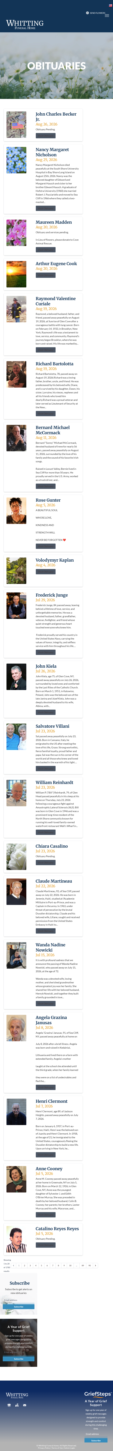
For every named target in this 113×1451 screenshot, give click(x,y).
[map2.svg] (17, 1405)
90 (89, 1265)
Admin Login (69, 1448)
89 (83, 1265)
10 (70, 1265)
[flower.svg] (9, 1405)
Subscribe (18, 1306)
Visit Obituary (45, 135)
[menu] (107, 15)
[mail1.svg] (24, 1405)
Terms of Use (57, 1448)
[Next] (95, 1265)
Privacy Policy (44, 1448)
